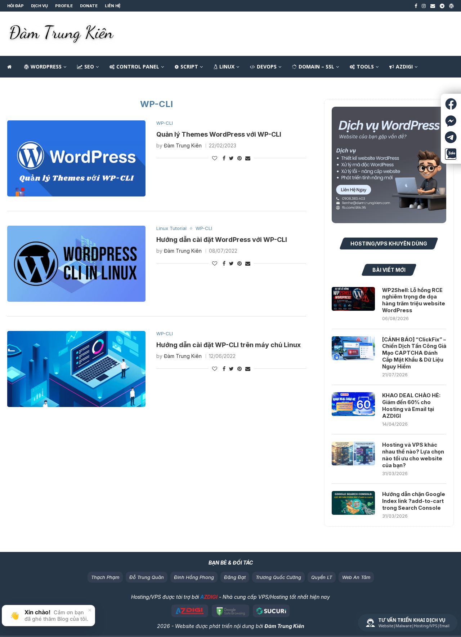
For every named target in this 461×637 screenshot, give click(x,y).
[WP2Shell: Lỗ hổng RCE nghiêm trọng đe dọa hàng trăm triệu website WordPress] (353, 299)
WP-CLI (164, 123)
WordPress (46, 66)
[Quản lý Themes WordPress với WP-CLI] (76, 158)
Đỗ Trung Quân (146, 577)
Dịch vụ (39, 5)
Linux (226, 66)
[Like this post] (214, 158)
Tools (365, 66)
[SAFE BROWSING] (230, 611)
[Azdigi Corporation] (190, 611)
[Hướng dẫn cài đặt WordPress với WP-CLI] (76, 264)
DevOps (267, 66)
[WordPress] (451, 6)
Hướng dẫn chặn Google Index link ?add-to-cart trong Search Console (413, 501)
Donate (89, 5)
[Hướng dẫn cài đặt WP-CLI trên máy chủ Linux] (76, 369)
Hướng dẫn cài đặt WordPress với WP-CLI (221, 239)
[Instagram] (424, 6)
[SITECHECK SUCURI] (271, 611)
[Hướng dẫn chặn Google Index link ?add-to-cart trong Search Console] (353, 503)
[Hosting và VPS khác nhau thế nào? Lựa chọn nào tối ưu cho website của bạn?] (353, 453)
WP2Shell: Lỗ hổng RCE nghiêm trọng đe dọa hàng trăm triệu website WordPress (413, 300)
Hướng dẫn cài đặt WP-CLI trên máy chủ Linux (228, 345)
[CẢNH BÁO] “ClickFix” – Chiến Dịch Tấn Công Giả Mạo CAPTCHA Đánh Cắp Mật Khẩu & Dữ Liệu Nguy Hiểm (414, 353)
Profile (64, 5)
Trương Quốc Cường (278, 577)
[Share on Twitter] (231, 158)
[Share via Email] (247, 158)
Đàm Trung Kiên (183, 145)
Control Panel (137, 66)
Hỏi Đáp (15, 5)
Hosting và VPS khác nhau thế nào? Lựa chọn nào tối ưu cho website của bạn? (413, 455)
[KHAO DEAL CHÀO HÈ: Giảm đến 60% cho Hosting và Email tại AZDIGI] (353, 404)
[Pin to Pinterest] (239, 158)
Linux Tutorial (171, 228)
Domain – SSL (316, 66)
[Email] (432, 6)
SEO (89, 66)
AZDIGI (404, 66)
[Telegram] (442, 6)
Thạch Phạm (105, 577)
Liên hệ (113, 5)
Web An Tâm (356, 577)
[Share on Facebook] (224, 158)
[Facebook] (416, 6)
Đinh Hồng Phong (194, 577)
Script (189, 66)
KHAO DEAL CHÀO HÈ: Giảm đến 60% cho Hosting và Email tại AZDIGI (411, 405)
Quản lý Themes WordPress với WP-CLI (218, 134)
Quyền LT (321, 577)
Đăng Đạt (235, 577)
